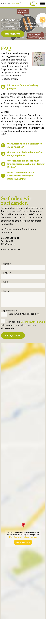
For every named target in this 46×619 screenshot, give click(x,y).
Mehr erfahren (12, 33)
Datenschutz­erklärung (33, 321)
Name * (7, 264)
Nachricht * (9, 291)
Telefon (6, 282)
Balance (10, 3)
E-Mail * (7, 273)
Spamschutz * (10, 311)
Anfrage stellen (13, 335)
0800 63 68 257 (33, 4)
